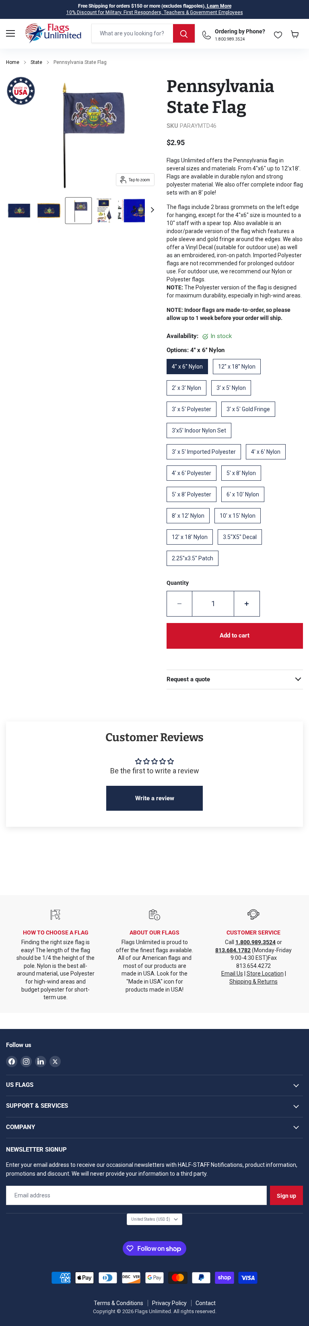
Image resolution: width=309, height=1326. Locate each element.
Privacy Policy (169, 1303)
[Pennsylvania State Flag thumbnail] (19, 210)
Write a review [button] (154, 798)
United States (150, 1219)
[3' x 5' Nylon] (233, 398)
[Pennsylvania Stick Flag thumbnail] (78, 210)
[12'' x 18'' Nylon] (239, 377)
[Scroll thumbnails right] (151, 210)
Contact (206, 1303)
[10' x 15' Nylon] (240, 526)
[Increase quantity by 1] (247, 604)
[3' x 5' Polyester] (194, 419)
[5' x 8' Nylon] (243, 483)
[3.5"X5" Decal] (242, 547)
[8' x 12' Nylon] (190, 526)
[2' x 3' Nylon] (189, 398)
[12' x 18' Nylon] (192, 547)
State (36, 62)
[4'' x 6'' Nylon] (190, 377)
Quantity (178, 583)
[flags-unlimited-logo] (53, 33)
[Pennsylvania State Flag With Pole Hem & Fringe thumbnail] (49, 210)
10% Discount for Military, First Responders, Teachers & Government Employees (154, 12)
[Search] (184, 33)
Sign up (286, 1196)
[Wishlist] (278, 33)
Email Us (232, 973)
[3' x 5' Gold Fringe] (250, 419)
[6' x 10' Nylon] (245, 505)
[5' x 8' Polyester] (194, 505)
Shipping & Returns (253, 981)
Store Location (265, 973)
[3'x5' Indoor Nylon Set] (201, 441)
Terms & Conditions (118, 1303)
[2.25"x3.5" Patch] (195, 569)
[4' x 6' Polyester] (194, 483)
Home (12, 62)
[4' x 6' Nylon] (268, 462)
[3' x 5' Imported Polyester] (206, 462)
